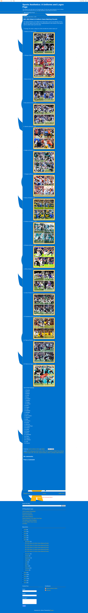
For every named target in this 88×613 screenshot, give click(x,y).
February (27, 568)
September (27, 557)
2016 (25, 580)
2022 (25, 537)
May (26, 564)
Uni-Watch (24, 523)
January (27, 570)
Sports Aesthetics (43, 452)
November (27, 553)
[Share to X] (51, 449)
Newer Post (27, 493)
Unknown (48, 590)
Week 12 (49, 452)
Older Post (61, 493)
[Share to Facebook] (52, 449)
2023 (25, 535)
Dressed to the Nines (27, 513)
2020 (25, 572)
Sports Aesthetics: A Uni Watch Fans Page (32, 518)
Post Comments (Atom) (47, 497)
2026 (25, 529)
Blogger (52, 610)
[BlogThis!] (49, 449)
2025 (25, 531)
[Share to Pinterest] (53, 449)
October (27, 555)
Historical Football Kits (27, 514)
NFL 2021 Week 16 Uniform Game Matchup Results (37, 543)
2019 (25, 574)
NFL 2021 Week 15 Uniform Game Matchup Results (37, 545)
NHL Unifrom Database (27, 516)
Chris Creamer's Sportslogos (29, 511)
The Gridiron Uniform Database (29, 520)
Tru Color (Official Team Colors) (29, 521)
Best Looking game (31, 451)
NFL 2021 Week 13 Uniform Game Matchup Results (37, 549)
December (27, 541)
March (26, 566)
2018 (25, 576)
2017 (25, 578)
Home (44, 493)
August (27, 560)
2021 (25, 539)
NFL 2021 (36, 452)
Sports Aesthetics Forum (29, 12)
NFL (32, 452)
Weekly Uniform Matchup (58, 452)
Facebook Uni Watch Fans (54, 451)
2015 (25, 582)
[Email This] (48, 449)
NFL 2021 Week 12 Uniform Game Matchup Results (37, 551)
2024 (25, 533)
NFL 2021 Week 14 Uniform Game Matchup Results (37, 547)
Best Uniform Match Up (41, 451)
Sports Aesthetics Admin (51, 588)
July (26, 562)
